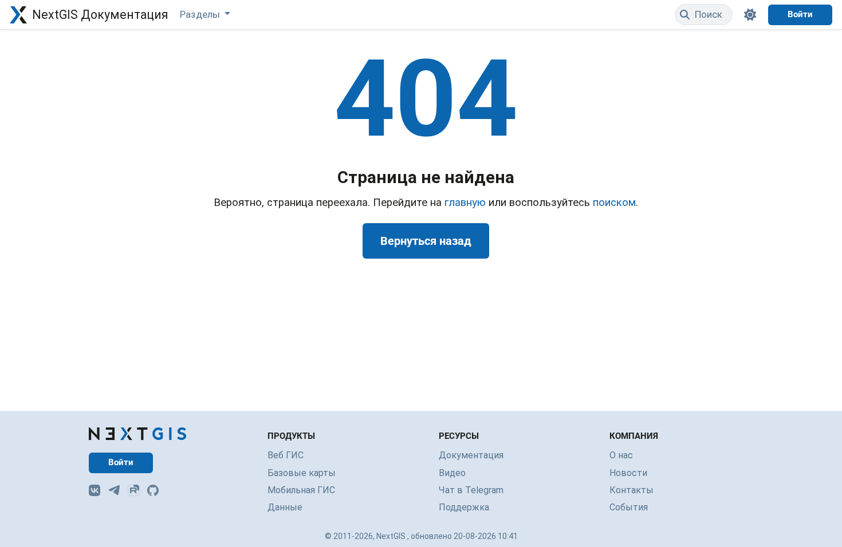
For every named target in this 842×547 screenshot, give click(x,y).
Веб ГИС (285, 455)
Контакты (631, 490)
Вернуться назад (425, 241)
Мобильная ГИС (301, 490)
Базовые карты (301, 472)
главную (465, 202)
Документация (471, 455)
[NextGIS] (137, 433)
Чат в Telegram (471, 490)
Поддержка (464, 507)
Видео (452, 472)
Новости (628, 472)
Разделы (201, 14)
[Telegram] (114, 490)
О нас (621, 455)
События (628, 507)
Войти (800, 14)
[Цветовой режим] (750, 14)
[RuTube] (133, 490)
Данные (284, 507)
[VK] (94, 490)
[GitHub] (153, 490)
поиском (614, 202)
